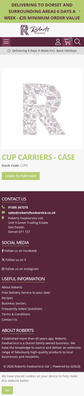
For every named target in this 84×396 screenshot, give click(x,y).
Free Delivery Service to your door (26, 292)
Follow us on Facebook (20, 251)
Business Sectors (14, 303)
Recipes (7, 298)
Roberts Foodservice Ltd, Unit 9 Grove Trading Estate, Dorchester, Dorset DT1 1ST (28, 225)
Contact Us (9, 319)
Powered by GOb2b (67, 366)
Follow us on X (15, 260)
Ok (7, 390)
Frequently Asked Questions (22, 309)
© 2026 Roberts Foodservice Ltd (26, 366)
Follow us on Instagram (21, 269)
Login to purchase (20, 176)
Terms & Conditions (16, 314)
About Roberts (12, 287)
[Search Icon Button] (77, 42)
